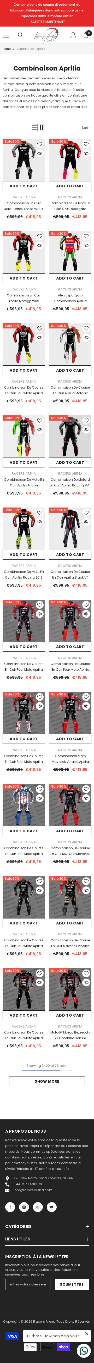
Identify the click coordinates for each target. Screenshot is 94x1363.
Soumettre (72, 1284)
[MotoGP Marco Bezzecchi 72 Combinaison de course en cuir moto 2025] (70, 989)
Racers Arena (24, 197)
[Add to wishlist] (40, 144)
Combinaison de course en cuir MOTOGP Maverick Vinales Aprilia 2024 (70, 851)
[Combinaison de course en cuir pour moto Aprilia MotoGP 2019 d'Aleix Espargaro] (24, 344)
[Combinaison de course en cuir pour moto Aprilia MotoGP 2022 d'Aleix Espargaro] (24, 713)
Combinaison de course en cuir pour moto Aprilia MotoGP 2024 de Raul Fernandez (23, 851)
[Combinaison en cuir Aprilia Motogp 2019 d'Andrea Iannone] (24, 252)
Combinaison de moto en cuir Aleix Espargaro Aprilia (70, 206)
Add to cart (24, 186)
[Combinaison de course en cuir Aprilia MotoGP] (70, 344)
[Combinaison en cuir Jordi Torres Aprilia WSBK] (24, 160)
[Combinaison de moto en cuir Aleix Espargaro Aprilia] (70, 160)
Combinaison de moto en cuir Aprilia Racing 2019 (24, 574)
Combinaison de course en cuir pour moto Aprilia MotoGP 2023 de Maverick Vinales (70, 667)
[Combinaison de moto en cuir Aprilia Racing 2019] (24, 529)
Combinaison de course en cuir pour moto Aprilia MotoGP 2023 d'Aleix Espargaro (23, 667)
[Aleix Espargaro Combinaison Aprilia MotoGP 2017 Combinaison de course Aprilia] (70, 252)
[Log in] (73, 35)
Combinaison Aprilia (31, 49)
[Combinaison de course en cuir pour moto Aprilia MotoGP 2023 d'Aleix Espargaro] (24, 621)
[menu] (6, 35)
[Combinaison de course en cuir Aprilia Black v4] (70, 529)
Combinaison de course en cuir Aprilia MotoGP (70, 390)
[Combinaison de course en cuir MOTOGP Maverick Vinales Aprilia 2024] (70, 805)
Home (7, 49)
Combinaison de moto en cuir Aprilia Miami (24, 482)
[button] (34, 127)
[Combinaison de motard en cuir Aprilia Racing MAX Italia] (70, 436)
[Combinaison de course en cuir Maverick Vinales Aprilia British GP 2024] (70, 897)
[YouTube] (52, 1207)
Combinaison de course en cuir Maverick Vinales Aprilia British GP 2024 (70, 943)
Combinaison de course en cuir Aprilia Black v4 (70, 574)
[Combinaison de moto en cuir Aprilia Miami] (24, 436)
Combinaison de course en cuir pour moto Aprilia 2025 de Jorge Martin (23, 1035)
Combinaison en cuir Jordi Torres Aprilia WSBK (23, 206)
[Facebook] (10, 1207)
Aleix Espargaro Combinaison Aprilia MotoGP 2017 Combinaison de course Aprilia (70, 298)
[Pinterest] (38, 1207)
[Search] (20, 35)
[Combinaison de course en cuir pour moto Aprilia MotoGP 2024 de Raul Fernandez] (24, 805)
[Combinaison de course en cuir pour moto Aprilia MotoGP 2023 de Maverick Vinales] (70, 621)
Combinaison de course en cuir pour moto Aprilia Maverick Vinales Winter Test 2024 (23, 943)
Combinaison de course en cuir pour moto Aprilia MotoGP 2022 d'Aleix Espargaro (23, 759)
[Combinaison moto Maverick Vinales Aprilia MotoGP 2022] (70, 713)
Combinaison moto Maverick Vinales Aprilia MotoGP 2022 (70, 759)
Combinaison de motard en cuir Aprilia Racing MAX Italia (70, 482)
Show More (47, 1081)
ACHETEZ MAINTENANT (48, 22)
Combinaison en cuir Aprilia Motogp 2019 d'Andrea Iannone (24, 298)
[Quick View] (40, 153)
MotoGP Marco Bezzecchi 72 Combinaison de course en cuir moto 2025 (70, 1035)
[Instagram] (24, 1207)
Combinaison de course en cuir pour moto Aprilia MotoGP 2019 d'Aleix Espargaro (23, 390)
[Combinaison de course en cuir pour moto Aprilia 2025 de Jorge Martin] (24, 989)
